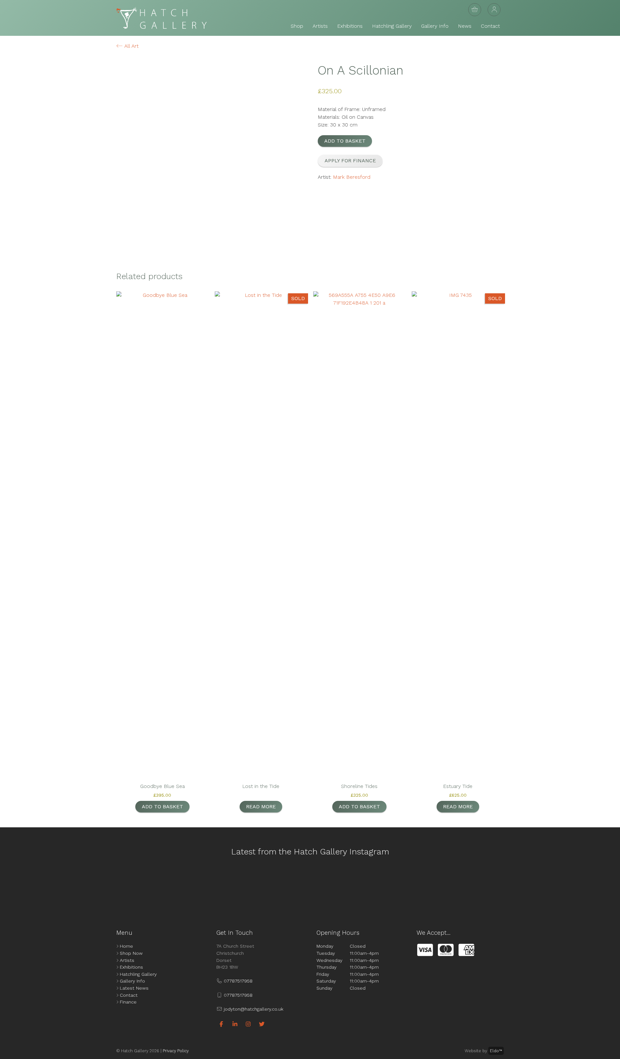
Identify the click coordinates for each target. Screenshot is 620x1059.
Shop (297, 26)
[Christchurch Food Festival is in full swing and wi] (195, 887)
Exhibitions (350, 26)
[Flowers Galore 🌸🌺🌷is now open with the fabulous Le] (119, 887)
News (464, 26)
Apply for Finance (350, 160)
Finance (128, 1001)
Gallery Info (435, 26)
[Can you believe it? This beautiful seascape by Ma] (577, 887)
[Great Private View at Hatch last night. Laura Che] (424, 887)
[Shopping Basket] (474, 9)
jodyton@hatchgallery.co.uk (252, 1009)
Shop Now (131, 953)
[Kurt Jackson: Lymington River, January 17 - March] (500, 887)
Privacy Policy (176, 1050)
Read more (261, 806)
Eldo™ (496, 1050)
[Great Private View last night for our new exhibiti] (42, 887)
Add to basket (345, 141)
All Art (131, 46)
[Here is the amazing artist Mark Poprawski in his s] (271, 887)
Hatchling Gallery (392, 26)
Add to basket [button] (162, 806)
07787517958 (237, 980)
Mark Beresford (351, 177)
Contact (490, 26)
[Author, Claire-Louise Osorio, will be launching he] (348, 887)
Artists (320, 26)
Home (126, 946)
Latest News (134, 988)
